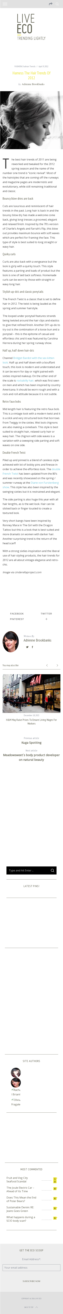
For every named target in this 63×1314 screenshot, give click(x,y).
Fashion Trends (29, 66)
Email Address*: (31, 1259)
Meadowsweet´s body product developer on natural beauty (31, 755)
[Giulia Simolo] (31, 1073)
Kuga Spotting (31, 740)
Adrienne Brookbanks (33, 84)
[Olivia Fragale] (31, 1103)
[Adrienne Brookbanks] (31, 1083)
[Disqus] (32, 816)
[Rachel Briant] (31, 1093)
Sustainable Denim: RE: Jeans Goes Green (20, 1209)
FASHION (18, 66)
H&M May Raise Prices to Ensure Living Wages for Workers (31, 721)
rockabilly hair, (25, 380)
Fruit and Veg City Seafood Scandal (17, 1179)
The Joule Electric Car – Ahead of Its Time (20, 1189)
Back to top (28, 1307)
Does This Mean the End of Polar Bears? (21, 1199)
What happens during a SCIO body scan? (20, 1218)
